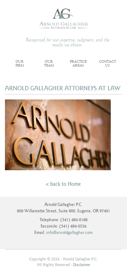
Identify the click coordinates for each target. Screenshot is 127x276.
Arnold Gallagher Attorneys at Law (63, 18)
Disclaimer (81, 265)
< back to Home (63, 184)
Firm (20, 64)
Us (107, 64)
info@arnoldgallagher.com (69, 232)
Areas (78, 64)
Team (49, 64)
